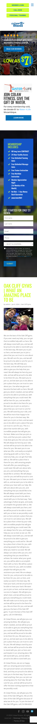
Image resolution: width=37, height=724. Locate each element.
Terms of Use (19, 721)
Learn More (18, 118)
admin (8, 304)
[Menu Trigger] (32, 5)
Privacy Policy (21, 256)
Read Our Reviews (14, 49)
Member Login (18, 5)
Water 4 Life (25, 109)
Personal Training (18, 15)
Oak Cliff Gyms (26, 304)
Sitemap (16, 718)
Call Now (18, 10)
